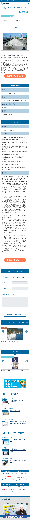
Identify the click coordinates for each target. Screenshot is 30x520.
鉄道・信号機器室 (15, 411)
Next (26, 331)
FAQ (14, 503)
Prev (3, 331)
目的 (3, 289)
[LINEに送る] (27, 12)
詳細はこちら (7, 478)
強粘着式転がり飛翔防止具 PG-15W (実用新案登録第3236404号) (19, 423)
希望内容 (5, 283)
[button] (15, 27)
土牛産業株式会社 (7, 458)
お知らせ (9, 503)
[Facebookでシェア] (20, 12)
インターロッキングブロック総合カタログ (13, 370)
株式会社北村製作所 (7, 409)
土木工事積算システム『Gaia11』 (18, 440)
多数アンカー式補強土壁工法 (9, 341)
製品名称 (5, 277)
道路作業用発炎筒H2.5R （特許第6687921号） (18, 401)
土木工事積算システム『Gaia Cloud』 (18, 450)
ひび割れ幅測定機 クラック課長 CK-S (18, 461)
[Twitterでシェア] (23, 12)
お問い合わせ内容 (7, 295)
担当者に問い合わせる (15, 76)
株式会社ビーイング (7, 437)
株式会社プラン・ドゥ (8, 398)
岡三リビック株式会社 (14, 21)
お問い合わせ (20, 503)
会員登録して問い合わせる (15, 314)
